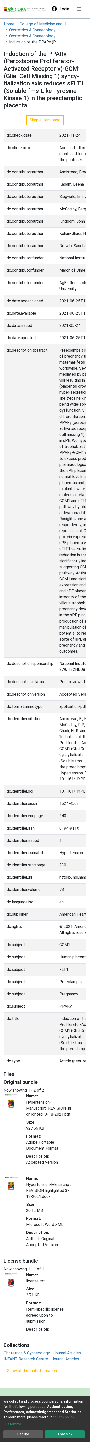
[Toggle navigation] (79, 9)
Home (9, 24)
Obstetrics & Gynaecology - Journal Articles (34, 36)
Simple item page (45, 120)
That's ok (65, 1434)
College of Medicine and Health (45, 24)
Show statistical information (32, 1370)
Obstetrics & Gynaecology (32, 30)
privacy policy (63, 1417)
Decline (23, 1434)
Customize (12, 1424)
